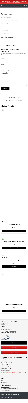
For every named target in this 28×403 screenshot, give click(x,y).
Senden (5, 88)
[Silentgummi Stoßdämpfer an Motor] (14, 239)
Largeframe (16, 100)
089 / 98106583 (8, 329)
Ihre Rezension (5, 73)
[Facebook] (9, 397)
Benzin (21, 100)
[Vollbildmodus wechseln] (1, 400)
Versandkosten (15, 20)
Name (3, 58)
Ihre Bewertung (5, 70)
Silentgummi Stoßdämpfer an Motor (14, 241)
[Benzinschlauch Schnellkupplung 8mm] (14, 255)
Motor (12, 100)
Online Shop (14, 347)
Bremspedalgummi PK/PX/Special (14, 304)
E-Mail (3, 64)
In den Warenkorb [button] (14, 247)
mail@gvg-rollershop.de (10, 332)
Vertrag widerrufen (14, 352)
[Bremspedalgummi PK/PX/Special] (14, 288)
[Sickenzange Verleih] (14, 165)
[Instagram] (11, 397)
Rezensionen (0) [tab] (5, 33)
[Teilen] (2, 400)
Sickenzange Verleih (14, 224)
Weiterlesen (14, 231)
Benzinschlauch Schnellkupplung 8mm (14, 260)
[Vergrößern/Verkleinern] (0, 400)
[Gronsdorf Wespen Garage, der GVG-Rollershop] (1, 5)
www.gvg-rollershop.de (11, 331)
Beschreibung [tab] (4, 30)
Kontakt (14, 342)
